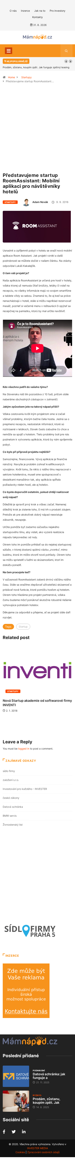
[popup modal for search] (66, 50)
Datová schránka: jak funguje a (49, 1076)
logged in (23, 748)
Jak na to (39, 10)
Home (11, 77)
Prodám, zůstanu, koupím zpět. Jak (46, 1100)
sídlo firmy (9, 771)
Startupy (26, 77)
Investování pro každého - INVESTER (25, 788)
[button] (66, 61)
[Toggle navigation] (8, 51)
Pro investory (57, 10)
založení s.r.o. (11, 779)
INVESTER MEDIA (37, 1148)
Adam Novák (40, 202)
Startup (23, 626)
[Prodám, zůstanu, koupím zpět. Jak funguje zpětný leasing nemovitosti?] (16, 1101)
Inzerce (25, 10)
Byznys (37, 1095)
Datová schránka (13, 806)
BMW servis (10, 815)
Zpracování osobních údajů (43, 1152)
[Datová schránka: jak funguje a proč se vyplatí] (16, 1076)
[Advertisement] (37, 129)
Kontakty (37, 17)
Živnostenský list (13, 824)
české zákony (11, 797)
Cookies (20, 1152)
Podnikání (39, 1070)
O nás (13, 10)
